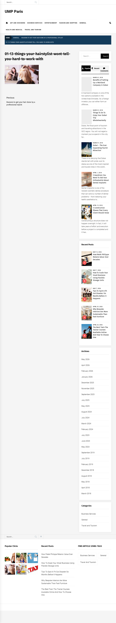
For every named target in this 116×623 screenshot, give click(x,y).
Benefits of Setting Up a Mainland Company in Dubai (100, 82)
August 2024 (86, 412)
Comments (104, 71)
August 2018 (86, 476)
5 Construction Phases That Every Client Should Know (101, 210)
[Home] (7, 23)
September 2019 (87, 453)
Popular (87, 68)
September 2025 (87, 394)
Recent (96, 68)
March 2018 (86, 493)
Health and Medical (14, 30)
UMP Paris (14, 11)
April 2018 (85, 488)
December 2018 (87, 470)
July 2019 (85, 458)
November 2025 (87, 388)
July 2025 (85, 400)
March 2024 (86, 423)
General (83, 23)
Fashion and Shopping (68, 23)
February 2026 (87, 371)
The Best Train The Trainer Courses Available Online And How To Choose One (101, 332)
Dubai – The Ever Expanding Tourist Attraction (100, 147)
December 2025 (87, 383)
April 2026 (85, 365)
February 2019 (87, 464)
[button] (110, 23)
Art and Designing (17, 23)
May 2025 (85, 406)
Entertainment (51, 23)
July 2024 (85, 418)
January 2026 (87, 377)
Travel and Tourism (33, 30)
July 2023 (85, 435)
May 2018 (85, 482)
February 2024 (87, 429)
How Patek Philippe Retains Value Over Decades (101, 257)
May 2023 (85, 447)
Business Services (34, 23)
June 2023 (85, 441)
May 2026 (85, 359)
